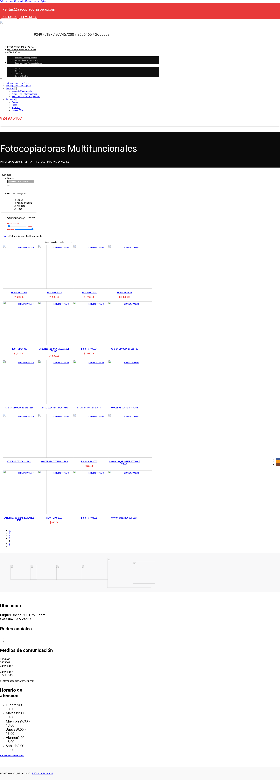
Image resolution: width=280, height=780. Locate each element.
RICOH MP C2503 (54, 518)
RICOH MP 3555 (54, 292)
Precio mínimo (13, 224)
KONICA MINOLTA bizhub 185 (124, 349)
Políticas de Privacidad (42, 773)
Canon (17, 68)
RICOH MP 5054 (89, 292)
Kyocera (18, 73)
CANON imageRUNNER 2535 (124, 518)
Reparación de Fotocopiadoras (28, 63)
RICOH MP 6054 (124, 292)
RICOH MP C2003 (89, 461)
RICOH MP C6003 (19, 349)
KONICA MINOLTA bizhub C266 (19, 408)
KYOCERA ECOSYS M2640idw (54, 408)
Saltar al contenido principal (13, 1)
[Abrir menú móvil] (1, 78)
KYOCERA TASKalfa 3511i (89, 408)
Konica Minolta (21, 76)
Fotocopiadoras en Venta (20, 47)
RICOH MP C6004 (89, 349)
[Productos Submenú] (16, 99)
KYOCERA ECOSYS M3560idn (124, 408)
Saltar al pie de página (36, 1)
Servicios (12, 52)
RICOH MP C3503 (19, 292)
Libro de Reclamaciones (12, 755)
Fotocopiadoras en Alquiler (21, 49)
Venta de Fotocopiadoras (26, 58)
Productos (10, 99)
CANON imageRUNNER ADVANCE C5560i (54, 350)
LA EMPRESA (28, 17)
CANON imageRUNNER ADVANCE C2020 (124, 462)
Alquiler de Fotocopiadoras (26, 60)
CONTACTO (9, 17)
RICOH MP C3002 (89, 518)
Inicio (5, 236)
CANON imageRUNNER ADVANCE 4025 (19, 519)
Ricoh (17, 71)
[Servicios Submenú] (19, 52)
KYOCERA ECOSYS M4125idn (54, 461)
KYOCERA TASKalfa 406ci (19, 461)
